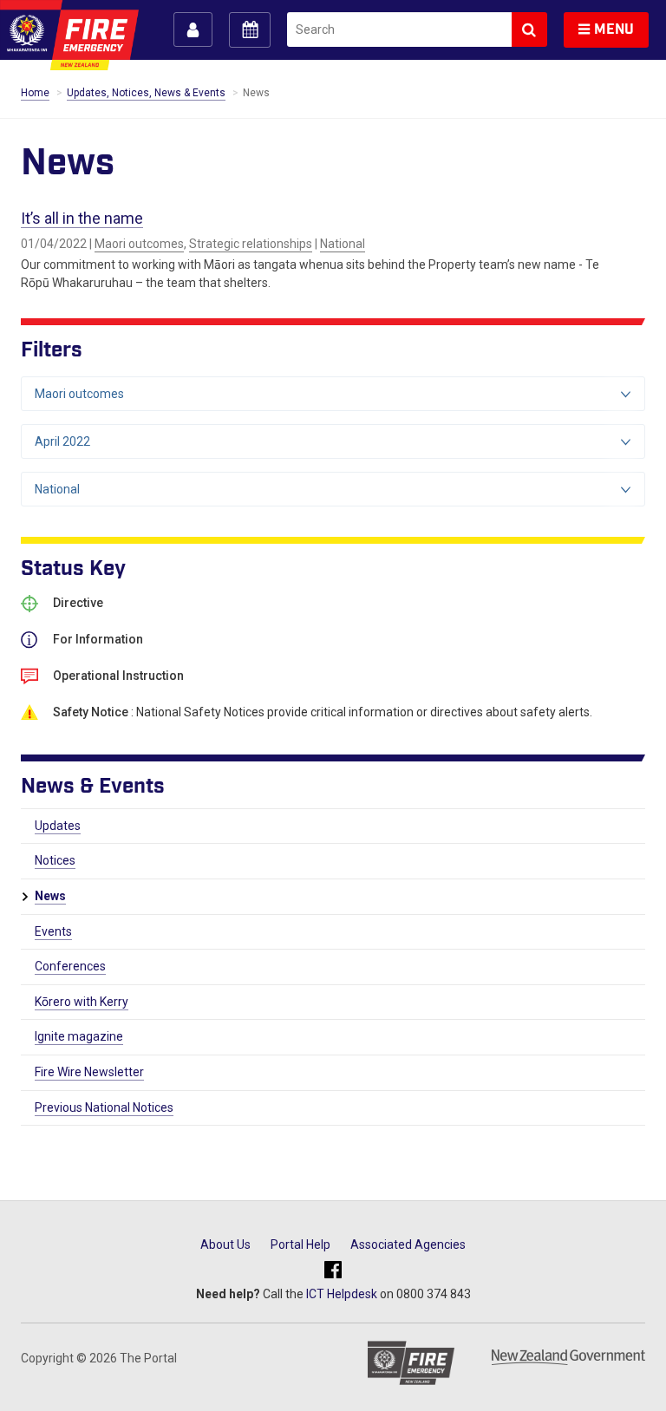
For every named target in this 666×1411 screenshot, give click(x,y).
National (342, 244)
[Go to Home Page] (69, 35)
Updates (58, 826)
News (50, 896)
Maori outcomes (139, 244)
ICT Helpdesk (341, 1294)
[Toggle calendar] (250, 30)
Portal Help (300, 1244)
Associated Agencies (408, 1244)
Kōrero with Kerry (81, 1002)
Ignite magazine (79, 1036)
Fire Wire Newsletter (89, 1072)
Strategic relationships (250, 244)
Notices (55, 860)
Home (35, 93)
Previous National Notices (104, 1107)
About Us (225, 1244)
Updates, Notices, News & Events (146, 93)
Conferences (70, 966)
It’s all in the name (82, 218)
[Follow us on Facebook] (333, 1271)
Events (53, 931)
